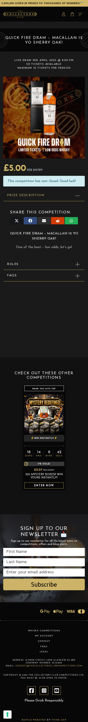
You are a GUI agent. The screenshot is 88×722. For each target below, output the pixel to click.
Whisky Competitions (44, 631)
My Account (44, 636)
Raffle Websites (34, 720)
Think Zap (59, 720)
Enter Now (44, 485)
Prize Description (25, 195)
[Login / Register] (64, 14)
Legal (44, 652)
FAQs (12, 275)
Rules (13, 264)
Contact (44, 641)
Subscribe (44, 584)
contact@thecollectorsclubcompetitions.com (49, 666)
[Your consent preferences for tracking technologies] (7, 714)
